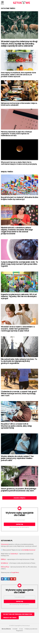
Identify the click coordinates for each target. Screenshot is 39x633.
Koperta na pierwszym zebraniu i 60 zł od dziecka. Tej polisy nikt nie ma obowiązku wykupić (19, 296)
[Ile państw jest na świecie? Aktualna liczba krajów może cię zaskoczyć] (19, 184)
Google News (15, 572)
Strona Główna (6, 629)
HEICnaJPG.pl (5, 567)
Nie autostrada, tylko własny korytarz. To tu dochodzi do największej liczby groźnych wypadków (19, 361)
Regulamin (19, 630)
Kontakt (15, 629)
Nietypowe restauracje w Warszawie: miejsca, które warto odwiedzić (19, 104)
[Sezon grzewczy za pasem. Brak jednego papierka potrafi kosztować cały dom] (19, 476)
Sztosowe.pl (4, 544)
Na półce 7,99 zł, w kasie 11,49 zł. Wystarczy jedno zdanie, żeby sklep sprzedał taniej (16, 426)
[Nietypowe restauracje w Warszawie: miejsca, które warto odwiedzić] (19, 90)
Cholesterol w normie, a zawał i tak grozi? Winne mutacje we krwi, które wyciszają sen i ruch (19, 393)
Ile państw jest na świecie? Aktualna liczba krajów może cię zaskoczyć (19, 198)
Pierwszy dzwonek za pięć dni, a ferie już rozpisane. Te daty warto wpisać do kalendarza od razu (16, 134)
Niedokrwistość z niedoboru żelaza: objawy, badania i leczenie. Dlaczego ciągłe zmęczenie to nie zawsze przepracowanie (17, 230)
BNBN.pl (3, 559)
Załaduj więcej (19, 498)
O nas (21, 629)
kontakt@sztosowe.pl (28, 550)
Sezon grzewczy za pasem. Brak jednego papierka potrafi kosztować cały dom (18, 489)
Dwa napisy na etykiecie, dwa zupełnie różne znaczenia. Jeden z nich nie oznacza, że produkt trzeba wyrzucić (18, 75)
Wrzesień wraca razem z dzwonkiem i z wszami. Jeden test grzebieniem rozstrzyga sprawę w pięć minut (18, 328)
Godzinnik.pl (14, 553)
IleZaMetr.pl (4, 563)
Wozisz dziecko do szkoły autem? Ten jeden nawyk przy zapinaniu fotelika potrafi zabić (17, 458)
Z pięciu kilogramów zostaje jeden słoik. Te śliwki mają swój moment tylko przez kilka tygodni (19, 264)
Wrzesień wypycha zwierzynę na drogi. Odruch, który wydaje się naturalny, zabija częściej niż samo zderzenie (19, 43)
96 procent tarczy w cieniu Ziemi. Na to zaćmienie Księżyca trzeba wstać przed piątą (19, 163)
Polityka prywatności (31, 629)
